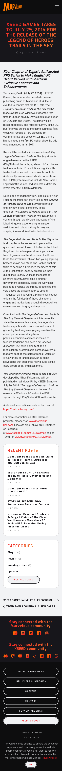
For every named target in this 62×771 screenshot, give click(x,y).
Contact (31, 701)
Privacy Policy (31, 738)
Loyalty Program (31, 711)
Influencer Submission (31, 681)
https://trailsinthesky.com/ (18, 409)
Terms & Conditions (31, 733)
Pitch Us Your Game (31, 671)
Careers (31, 691)
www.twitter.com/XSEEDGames (33, 436)
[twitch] (13, 656)
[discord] (5, 656)
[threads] (47, 633)
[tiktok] (34, 656)
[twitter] (23, 633)
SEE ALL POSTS (23, 580)
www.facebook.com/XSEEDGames (26, 432)
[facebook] (39, 633)
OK (31, 764)
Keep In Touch (31, 721)
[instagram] (31, 633)
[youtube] (15, 633)
